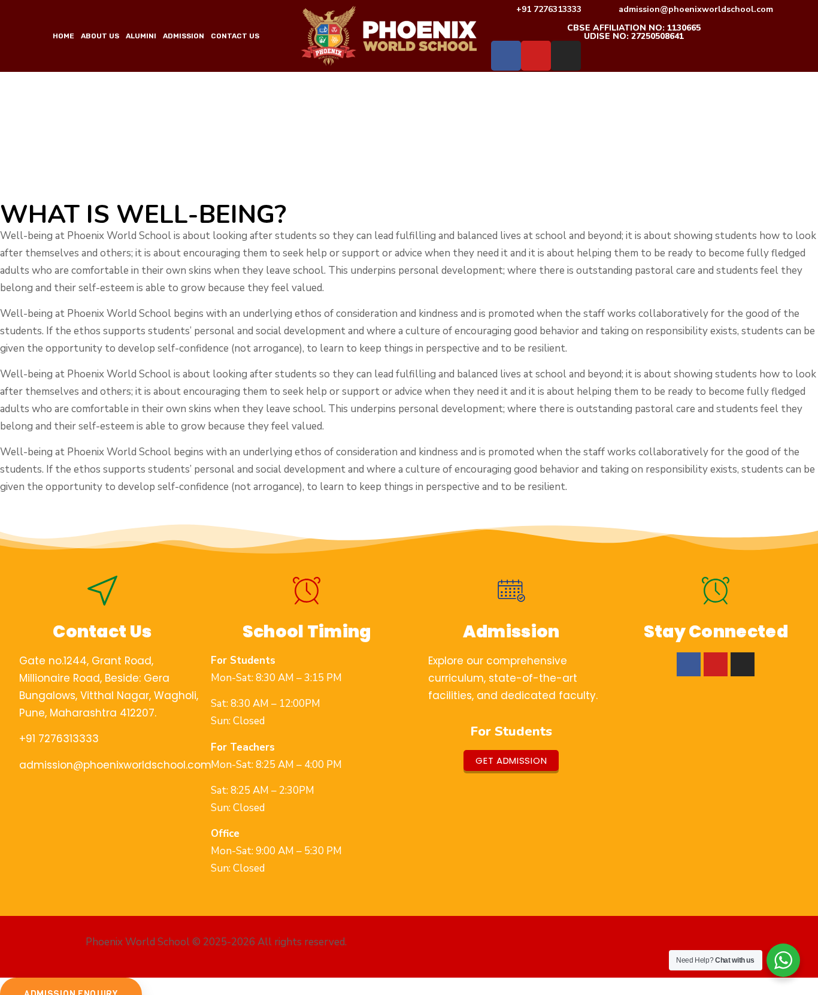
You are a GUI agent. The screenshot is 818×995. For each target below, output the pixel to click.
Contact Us (235, 36)
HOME (63, 36)
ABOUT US (100, 36)
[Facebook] (506, 56)
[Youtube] (536, 56)
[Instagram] (566, 56)
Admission (183, 36)
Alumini (141, 36)
